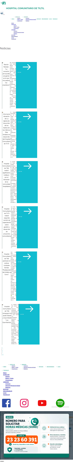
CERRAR (2, 461)
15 (2, 354)
